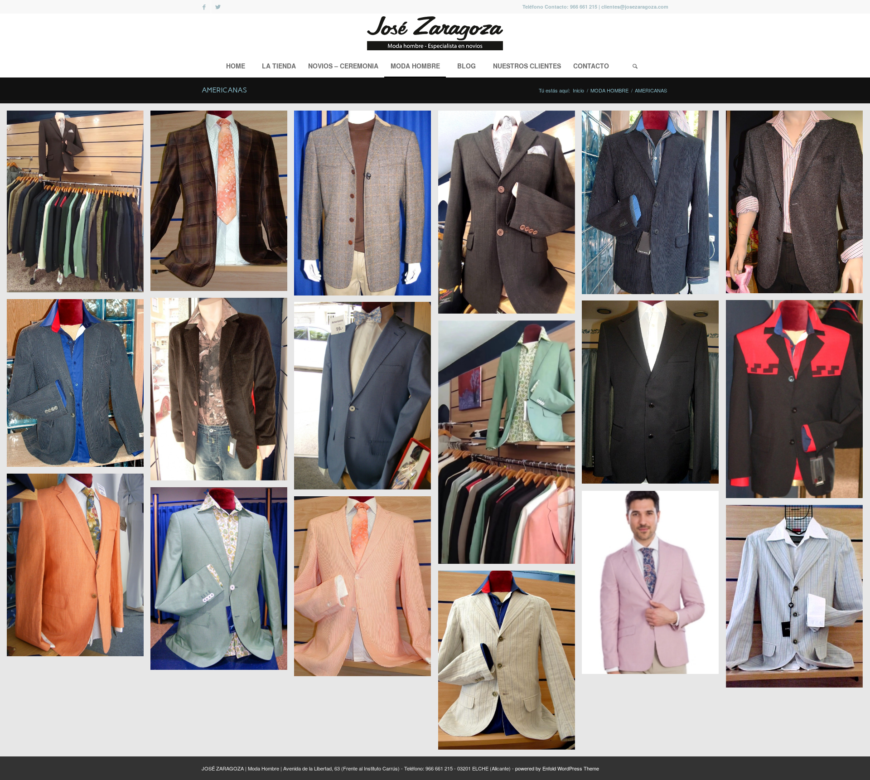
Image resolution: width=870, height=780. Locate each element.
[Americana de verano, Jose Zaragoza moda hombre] (798, 599)
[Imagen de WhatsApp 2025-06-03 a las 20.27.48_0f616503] (510, 445)
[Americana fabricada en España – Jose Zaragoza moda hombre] (78, 386)
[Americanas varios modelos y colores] (78, 205)
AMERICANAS (224, 90)
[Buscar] (634, 65)
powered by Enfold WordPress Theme (557, 768)
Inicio (578, 90)
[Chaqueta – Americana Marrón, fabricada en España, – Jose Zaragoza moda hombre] (510, 215)
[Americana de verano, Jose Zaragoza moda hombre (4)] (366, 589)
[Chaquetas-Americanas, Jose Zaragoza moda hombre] (653, 206)
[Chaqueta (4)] (366, 399)
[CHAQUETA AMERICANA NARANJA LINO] (78, 568)
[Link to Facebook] (204, 7)
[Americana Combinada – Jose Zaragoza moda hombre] (798, 402)
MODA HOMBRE (609, 90)
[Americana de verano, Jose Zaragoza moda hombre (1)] (510, 664)
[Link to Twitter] (218, 7)
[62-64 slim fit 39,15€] (653, 586)
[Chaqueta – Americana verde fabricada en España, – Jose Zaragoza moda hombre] (222, 582)
